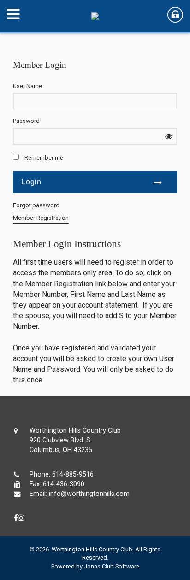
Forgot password (36, 205)
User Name (27, 86)
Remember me (43, 157)
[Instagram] (21, 518)
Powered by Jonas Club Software (95, 566)
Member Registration (41, 217)
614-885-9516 (73, 474)
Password (26, 120)
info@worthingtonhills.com (89, 494)
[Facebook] (16, 518)
